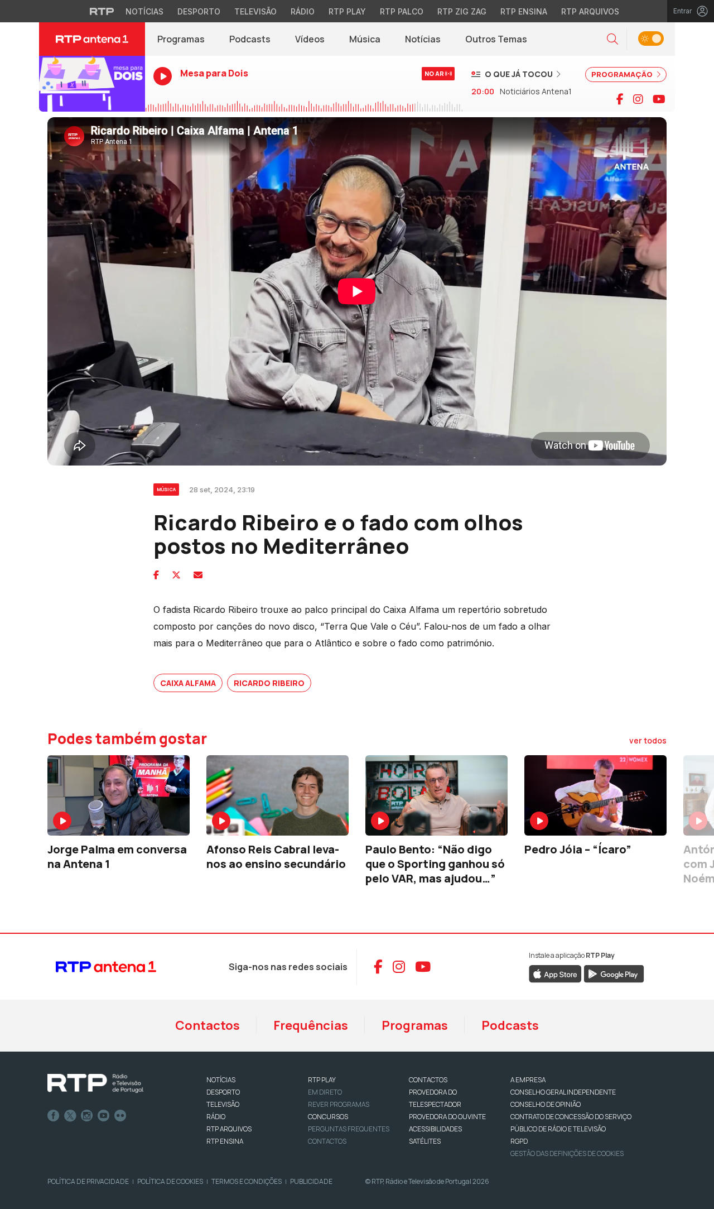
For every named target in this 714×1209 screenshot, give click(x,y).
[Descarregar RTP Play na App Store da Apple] (555, 973)
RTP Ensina (523, 11)
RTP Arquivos (590, 11)
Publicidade (311, 1181)
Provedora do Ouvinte (447, 1116)
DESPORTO (223, 1092)
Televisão (255, 11)
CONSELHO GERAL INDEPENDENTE (563, 1092)
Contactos (207, 1025)
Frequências (310, 1025)
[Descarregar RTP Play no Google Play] (613, 973)
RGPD (519, 1141)
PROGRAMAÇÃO (622, 74)
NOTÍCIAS (220, 1080)
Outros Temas (496, 39)
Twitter (70, 1116)
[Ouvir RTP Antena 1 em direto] (92, 84)
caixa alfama (188, 683)
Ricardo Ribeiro (269, 683)
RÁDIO (215, 1116)
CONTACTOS (428, 1080)
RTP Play (347, 11)
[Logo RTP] (95, 1083)
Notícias (144, 11)
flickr (120, 1116)
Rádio (303, 11)
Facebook (53, 1116)
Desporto (198, 11)
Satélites (425, 1141)
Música (364, 39)
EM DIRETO (325, 1092)
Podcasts (250, 39)
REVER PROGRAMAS (338, 1104)
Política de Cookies (170, 1181)
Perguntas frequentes (348, 1129)
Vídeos (310, 39)
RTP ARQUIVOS (229, 1129)
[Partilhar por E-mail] (198, 575)
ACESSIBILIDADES (435, 1129)
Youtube (104, 1116)
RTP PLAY (322, 1080)
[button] (612, 39)
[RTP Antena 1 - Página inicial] (92, 39)
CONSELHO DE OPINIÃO (545, 1104)
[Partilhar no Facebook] (156, 575)
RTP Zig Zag (461, 11)
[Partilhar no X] (176, 575)
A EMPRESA (528, 1080)
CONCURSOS (328, 1116)
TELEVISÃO (222, 1104)
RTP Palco (401, 11)
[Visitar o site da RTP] (102, 11)
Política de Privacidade (88, 1181)
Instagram (87, 1116)
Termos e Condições (246, 1181)
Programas (181, 39)
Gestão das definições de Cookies (567, 1153)
